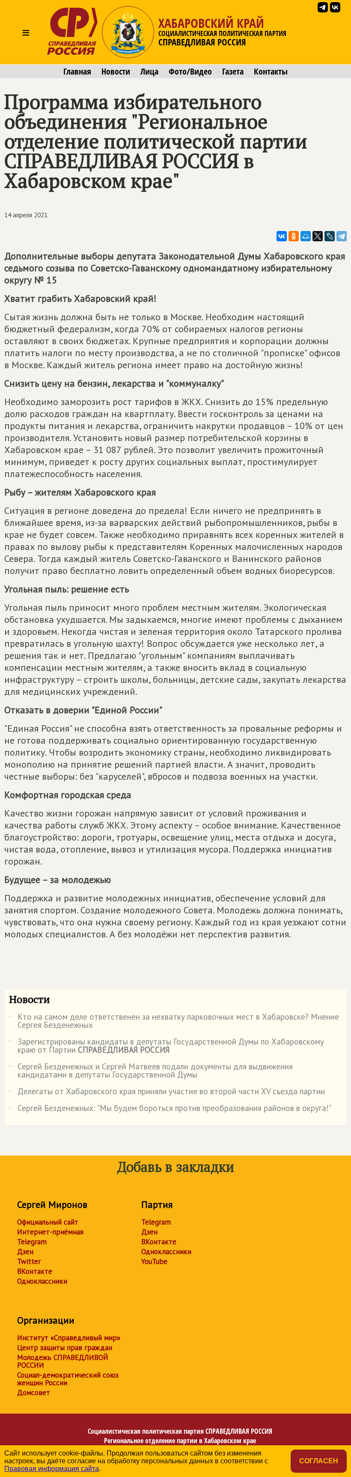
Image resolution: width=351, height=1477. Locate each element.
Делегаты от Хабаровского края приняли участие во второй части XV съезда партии (167, 1093)
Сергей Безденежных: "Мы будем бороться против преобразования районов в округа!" (170, 1109)
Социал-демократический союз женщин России (68, 1379)
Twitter (29, 1261)
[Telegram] (341, 236)
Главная (77, 71)
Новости (115, 71)
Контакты (271, 71)
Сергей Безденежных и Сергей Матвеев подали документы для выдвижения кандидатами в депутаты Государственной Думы (151, 1071)
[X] (317, 236)
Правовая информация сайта (51, 1468)
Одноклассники (42, 1281)
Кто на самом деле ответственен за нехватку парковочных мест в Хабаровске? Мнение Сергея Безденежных (174, 1021)
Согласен (318, 1461)
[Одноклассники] (294, 236)
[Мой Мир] (305, 236)
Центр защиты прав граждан (64, 1347)
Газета (233, 71)
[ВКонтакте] (282, 236)
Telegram (32, 1242)
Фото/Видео (190, 71)
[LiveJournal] (329, 236)
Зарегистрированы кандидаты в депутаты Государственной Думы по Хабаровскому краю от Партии (166, 1046)
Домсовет (33, 1392)
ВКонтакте (34, 1271)
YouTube (154, 1261)
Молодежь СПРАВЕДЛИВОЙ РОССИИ (62, 1361)
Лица (149, 71)
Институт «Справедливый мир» (68, 1338)
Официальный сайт (47, 1222)
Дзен (25, 1251)
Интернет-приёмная (50, 1232)
